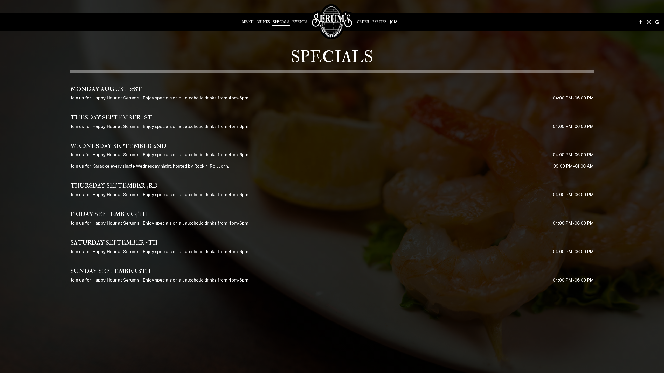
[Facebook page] (641, 22)
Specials (281, 22)
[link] (332, 22)
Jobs (394, 22)
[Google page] (657, 22)
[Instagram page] (649, 22)
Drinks (263, 22)
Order (363, 22)
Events (299, 22)
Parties (379, 22)
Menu (247, 22)
